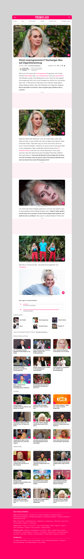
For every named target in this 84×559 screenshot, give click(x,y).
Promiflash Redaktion (34, 65)
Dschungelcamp (41, 73)
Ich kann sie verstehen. (29, 305)
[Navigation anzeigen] (14, 17)
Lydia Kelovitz (59, 76)
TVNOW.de (22, 267)
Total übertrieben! (28, 311)
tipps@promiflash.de (41, 332)
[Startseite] (42, 17)
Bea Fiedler (28, 76)
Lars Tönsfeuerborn (42, 76)
